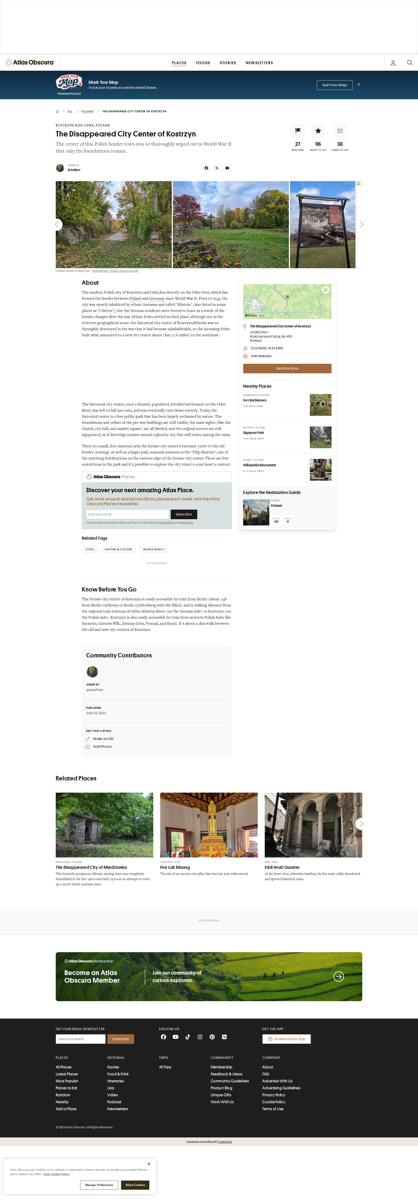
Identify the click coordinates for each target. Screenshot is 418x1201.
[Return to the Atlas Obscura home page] (30, 62)
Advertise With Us (277, 1081)
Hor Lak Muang (175, 867)
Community (222, 1058)
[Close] (149, 1164)
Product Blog (221, 1088)
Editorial (116, 1058)
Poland (135, 299)
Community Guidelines (230, 1081)
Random (63, 1095)
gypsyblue (94, 690)
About (267, 1067)
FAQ (265, 1074)
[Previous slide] (57, 225)
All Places (64, 1067)
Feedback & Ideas (226, 1074)
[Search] (410, 62)
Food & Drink (118, 1074)
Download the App (290, 1039)
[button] (298, 131)
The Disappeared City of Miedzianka (91, 867)
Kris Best (74, 170)
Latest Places (67, 1074)
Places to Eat (66, 1088)
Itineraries (115, 1081)
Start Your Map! (334, 85)
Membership (222, 1067)
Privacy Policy (167, 522)
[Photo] (321, 405)
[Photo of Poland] (256, 512)
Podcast (114, 1102)
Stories (113, 1067)
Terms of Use (186, 522)
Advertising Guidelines (281, 1088)
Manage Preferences (99, 1185)
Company (271, 1058)
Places (62, 1058)
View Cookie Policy (56, 1174)
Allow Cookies (135, 1185)
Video (112, 1095)
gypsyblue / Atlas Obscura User (115, 270)
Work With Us (222, 1102)
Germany (157, 299)
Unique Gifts (221, 1095)
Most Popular (67, 1081)
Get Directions (287, 368)
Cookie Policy (273, 1102)
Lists (110, 1088)
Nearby (62, 1102)
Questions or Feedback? (209, 1141)
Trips (164, 1058)
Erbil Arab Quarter (282, 867)
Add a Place (66, 1109)
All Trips (165, 1067)
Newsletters (117, 1109)
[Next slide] (361, 225)
